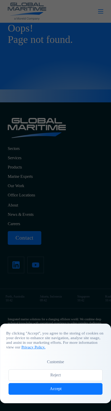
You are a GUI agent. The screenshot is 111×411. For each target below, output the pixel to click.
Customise (55, 362)
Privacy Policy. (33, 347)
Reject (55, 375)
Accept (55, 388)
